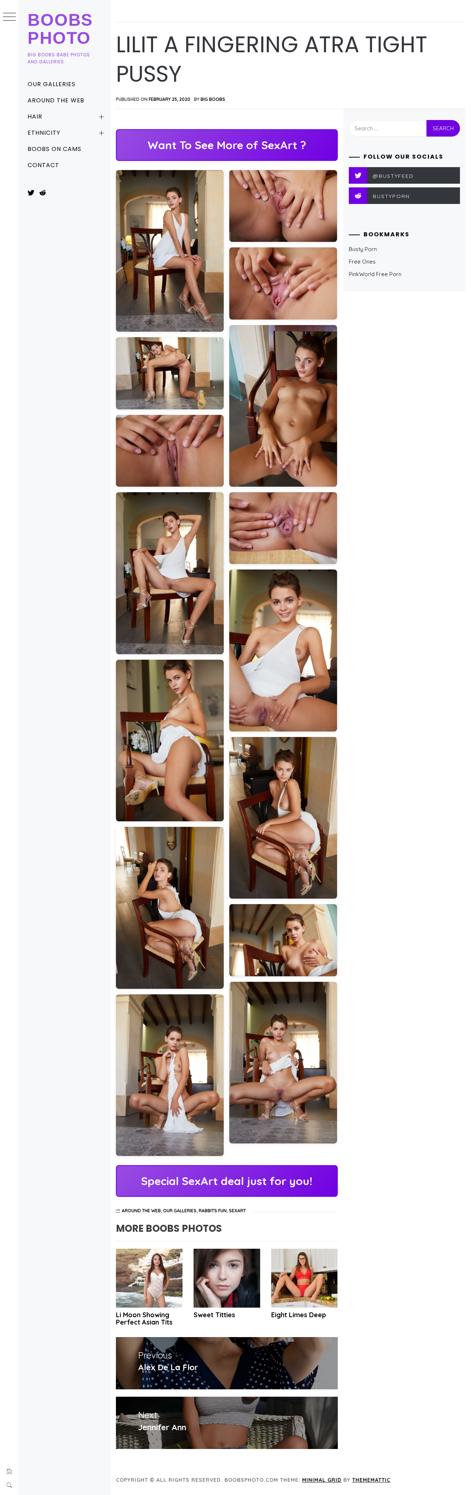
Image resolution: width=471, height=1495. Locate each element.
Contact (43, 165)
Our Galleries (51, 84)
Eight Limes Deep (298, 1315)
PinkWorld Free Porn (375, 274)
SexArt (237, 1210)
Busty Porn (363, 249)
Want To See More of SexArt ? (227, 145)
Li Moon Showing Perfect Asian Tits (144, 1318)
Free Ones (362, 261)
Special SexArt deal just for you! (226, 1181)
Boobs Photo (60, 28)
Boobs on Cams (54, 149)
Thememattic (371, 1480)
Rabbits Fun (213, 1210)
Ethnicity (44, 132)
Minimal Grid (321, 1480)
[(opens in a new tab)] (227, 1278)
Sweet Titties (214, 1315)
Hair (35, 116)
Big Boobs (213, 99)
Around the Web (56, 100)
